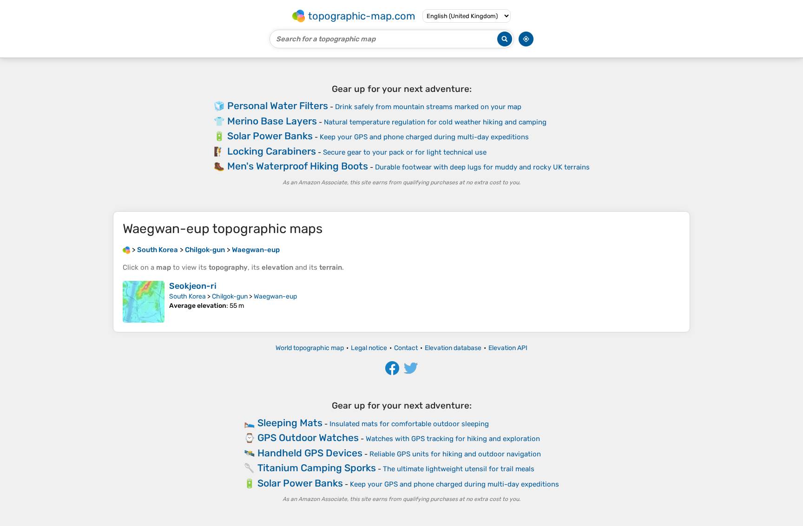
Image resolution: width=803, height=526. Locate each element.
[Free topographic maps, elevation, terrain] (126, 250)
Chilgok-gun (230, 296)
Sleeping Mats (290, 423)
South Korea (187, 296)
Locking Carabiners (271, 151)
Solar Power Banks (270, 136)
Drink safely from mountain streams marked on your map (428, 107)
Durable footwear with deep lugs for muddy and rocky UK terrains (482, 167)
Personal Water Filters (277, 105)
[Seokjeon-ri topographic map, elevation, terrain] (144, 302)
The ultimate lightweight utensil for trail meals (458, 469)
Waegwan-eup (275, 296)
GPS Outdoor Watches (308, 437)
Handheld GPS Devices (309, 453)
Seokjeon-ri (193, 286)
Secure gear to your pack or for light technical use (405, 152)
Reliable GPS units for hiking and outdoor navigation (455, 454)
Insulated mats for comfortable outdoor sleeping (409, 424)
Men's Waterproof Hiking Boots (297, 166)
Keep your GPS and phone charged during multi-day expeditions (424, 137)
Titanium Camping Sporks (316, 468)
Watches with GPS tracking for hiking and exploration (453, 439)
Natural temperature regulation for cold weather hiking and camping (435, 122)
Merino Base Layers (272, 121)
